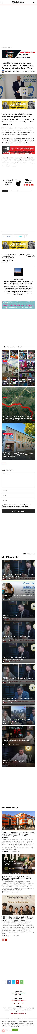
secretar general (26, 191)
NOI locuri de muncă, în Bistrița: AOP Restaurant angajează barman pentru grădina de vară (16, 878)
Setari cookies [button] (6, 1030)
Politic (10, 47)
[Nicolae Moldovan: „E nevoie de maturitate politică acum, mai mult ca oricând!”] (18, 694)
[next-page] (6, 463)
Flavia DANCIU (8, 702)
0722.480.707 (18, 995)
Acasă (3, 47)
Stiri (7, 47)
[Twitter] (13, 982)
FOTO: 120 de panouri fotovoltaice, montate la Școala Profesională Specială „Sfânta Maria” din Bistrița (18, 455)
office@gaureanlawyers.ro (18, 1013)
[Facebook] (9, 982)
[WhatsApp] (21, 982)
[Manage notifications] (3, 1030)
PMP (19, 191)
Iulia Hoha (6, 578)
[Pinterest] (17, 982)
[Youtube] (22, 1003)
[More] (26, 236)
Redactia (7, 851)
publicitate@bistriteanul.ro (18, 1000)
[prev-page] (3, 463)
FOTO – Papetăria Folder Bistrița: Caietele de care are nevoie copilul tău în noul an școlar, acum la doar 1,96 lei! (18, 381)
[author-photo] (3, 851)
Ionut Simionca (12, 191)
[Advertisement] (18, 25)
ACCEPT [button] (15, 1030)
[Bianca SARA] (3, 71)
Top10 (5, 360)
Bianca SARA (12, 71)
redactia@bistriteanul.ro (18, 993)
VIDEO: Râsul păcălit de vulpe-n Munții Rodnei (27, 255)
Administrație (7, 434)
